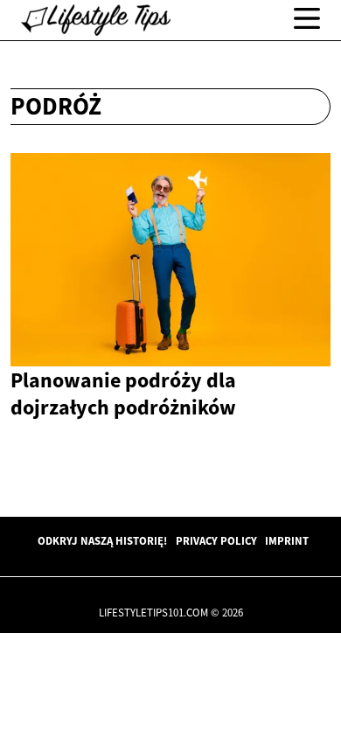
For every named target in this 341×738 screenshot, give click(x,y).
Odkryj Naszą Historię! (102, 540)
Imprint (287, 540)
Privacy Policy (216, 540)
